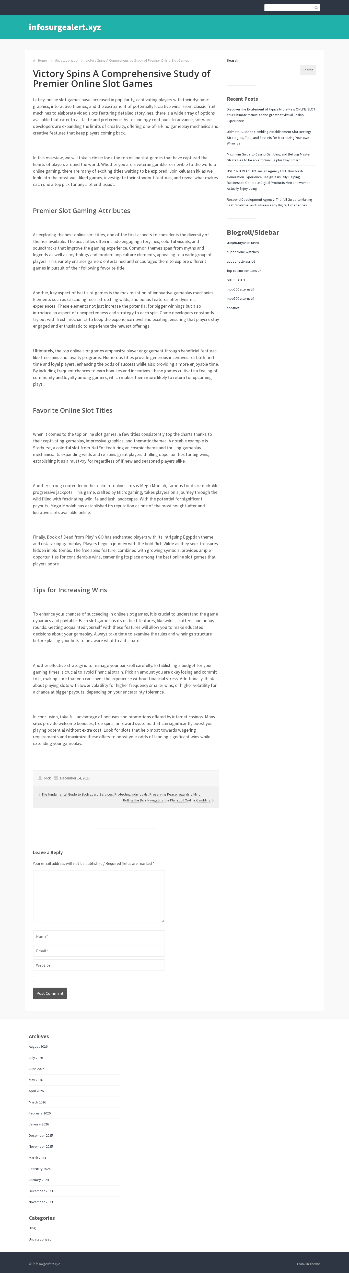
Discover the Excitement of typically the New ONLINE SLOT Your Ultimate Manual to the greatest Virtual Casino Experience (271, 115)
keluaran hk (190, 171)
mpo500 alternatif (240, 289)
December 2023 (41, 1191)
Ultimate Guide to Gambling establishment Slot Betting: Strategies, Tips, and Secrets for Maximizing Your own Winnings (269, 137)
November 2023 (41, 1202)
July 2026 (36, 1057)
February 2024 (40, 1168)
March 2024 (37, 1157)
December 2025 (41, 1135)
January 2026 (39, 1124)
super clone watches (243, 252)
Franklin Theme (308, 1263)
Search (232, 60)
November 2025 (41, 1146)
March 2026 (37, 1102)
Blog (32, 1228)
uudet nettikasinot (241, 261)
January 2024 (39, 1179)
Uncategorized (66, 60)
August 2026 (38, 1046)
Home (42, 60)
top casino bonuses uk (244, 270)
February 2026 (40, 1113)
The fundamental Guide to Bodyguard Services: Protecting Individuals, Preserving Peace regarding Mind (121, 794)
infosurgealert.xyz (65, 27)
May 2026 (36, 1080)
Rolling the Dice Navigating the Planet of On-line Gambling (167, 800)
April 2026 (36, 1091)
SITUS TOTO (236, 280)
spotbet (233, 308)
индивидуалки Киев (243, 242)
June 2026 (36, 1068)
